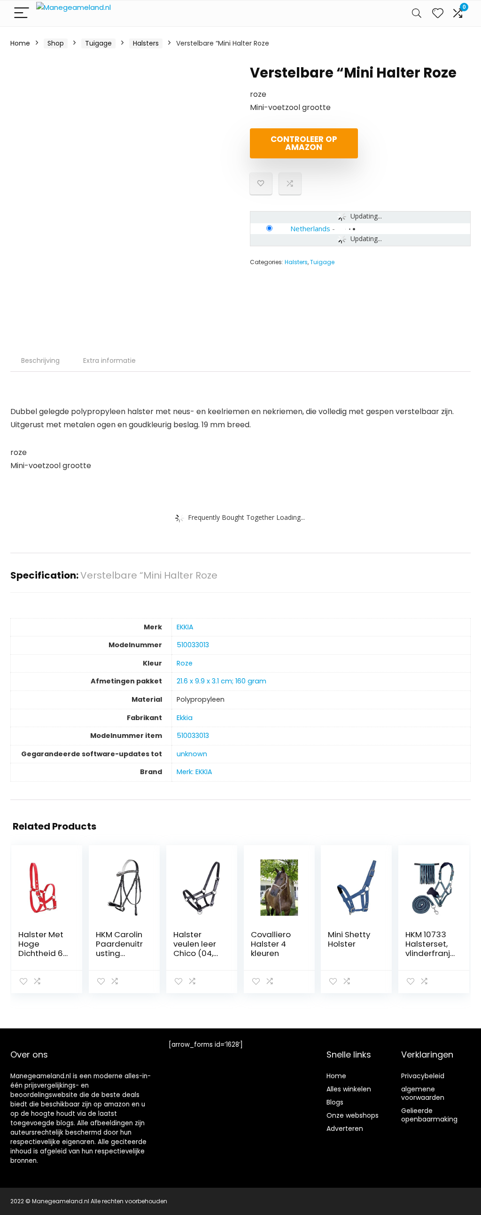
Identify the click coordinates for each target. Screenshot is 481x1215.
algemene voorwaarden (422, 1093)
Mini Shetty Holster (349, 939)
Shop (55, 43)
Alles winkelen (348, 1089)
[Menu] (21, 13)
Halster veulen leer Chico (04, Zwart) (194, 948)
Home (20, 43)
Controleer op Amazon (304, 143)
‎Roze (185, 663)
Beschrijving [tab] (40, 360)
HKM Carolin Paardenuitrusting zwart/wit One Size (119, 953)
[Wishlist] (437, 13)
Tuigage (98, 43)
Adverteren (344, 1128)
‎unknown (192, 754)
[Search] (416, 13)
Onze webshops (352, 1115)
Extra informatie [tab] (109, 360)
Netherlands (310, 228)
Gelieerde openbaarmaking (429, 1115)
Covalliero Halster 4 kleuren (271, 944)
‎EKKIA (185, 627)
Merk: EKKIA (194, 771)
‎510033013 (193, 645)
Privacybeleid (422, 1076)
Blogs (334, 1102)
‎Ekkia (185, 717)
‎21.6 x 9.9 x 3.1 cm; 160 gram (221, 681)
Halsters (146, 43)
